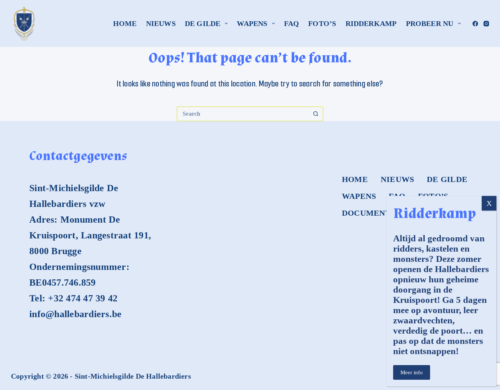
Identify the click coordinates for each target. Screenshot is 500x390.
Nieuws (161, 23)
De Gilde (203, 23)
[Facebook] (475, 23)
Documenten (372, 213)
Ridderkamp (371, 23)
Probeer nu (430, 23)
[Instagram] (486, 23)
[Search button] (316, 114)
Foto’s (322, 23)
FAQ (291, 23)
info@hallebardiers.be (75, 314)
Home (125, 23)
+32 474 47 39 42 (82, 298)
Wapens (252, 23)
